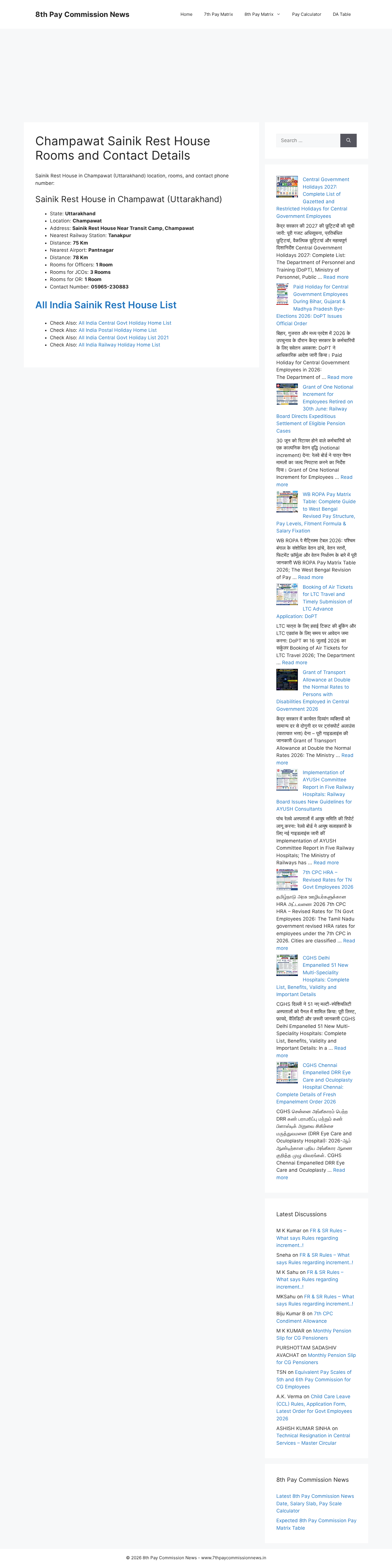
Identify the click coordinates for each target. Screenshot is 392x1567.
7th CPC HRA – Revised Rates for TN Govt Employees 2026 (328, 879)
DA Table (342, 14)
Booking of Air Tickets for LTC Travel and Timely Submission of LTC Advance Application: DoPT (314, 601)
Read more (336, 277)
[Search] (348, 141)
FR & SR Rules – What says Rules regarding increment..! (311, 1238)
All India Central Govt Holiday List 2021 (124, 337)
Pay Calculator (306, 14)
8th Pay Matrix (258, 14)
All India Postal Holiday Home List (118, 330)
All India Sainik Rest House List (106, 305)
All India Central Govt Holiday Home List (125, 323)
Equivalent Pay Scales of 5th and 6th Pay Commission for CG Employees (314, 1379)
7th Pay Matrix (218, 14)
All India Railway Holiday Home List (118, 345)
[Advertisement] (196, 69)
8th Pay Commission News (82, 14)
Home (187, 14)
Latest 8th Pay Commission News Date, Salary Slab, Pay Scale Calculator (315, 1503)
